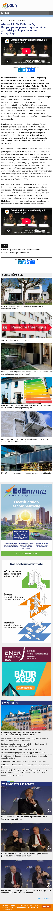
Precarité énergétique (9, 253)
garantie (4, 250)
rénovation (25, 253)
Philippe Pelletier (33, 250)
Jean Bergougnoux (17, 250)
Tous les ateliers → (44, 898)
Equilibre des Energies (9, 5)
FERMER (46, 906)
